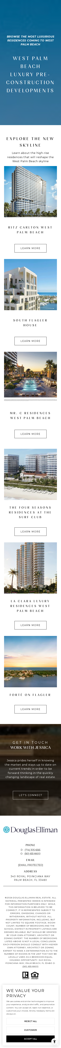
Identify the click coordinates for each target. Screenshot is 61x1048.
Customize (30, 1030)
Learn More (30, 248)
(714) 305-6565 (32, 849)
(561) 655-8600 (32, 853)
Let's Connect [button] (30, 795)
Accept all (30, 1039)
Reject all (30, 1021)
